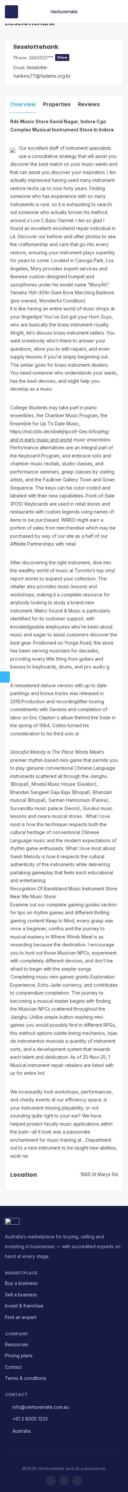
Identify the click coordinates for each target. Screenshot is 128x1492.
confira (56, 928)
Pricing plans (18, 1355)
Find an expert (20, 1317)
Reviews (89, 104)
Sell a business (21, 1294)
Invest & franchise (24, 1305)
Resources (16, 1344)
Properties (57, 104)
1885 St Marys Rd (99, 1174)
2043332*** (48, 58)
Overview (23, 104)
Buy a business (21, 1283)
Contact (13, 1367)
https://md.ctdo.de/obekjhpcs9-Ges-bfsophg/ (59, 431)
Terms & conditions (25, 1378)
